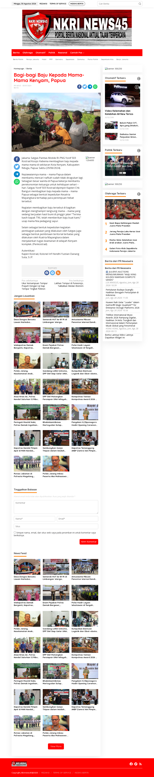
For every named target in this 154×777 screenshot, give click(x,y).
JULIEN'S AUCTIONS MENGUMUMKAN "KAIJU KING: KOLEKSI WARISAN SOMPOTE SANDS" (121, 275)
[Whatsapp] (95, 86)
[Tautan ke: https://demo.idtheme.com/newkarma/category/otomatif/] (139, 78)
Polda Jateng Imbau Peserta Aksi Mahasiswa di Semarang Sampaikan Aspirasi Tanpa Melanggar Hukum (56, 475)
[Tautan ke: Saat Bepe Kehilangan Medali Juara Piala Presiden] (122, 209)
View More (56, 746)
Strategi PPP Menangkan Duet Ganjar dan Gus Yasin (121, 165)
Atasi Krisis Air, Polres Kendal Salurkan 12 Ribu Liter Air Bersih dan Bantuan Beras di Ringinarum (26, 398)
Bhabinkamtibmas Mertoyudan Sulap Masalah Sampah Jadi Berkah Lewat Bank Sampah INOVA (54, 423)
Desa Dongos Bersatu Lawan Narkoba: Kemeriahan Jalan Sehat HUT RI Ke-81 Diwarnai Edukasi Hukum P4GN (26, 320)
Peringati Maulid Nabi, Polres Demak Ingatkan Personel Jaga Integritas (26, 423)
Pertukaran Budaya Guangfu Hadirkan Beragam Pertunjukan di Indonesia (122, 292)
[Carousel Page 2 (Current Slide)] (124, 173)
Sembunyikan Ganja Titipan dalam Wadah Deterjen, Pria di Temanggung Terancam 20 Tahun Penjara (56, 449)
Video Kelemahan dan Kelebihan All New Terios (119, 112)
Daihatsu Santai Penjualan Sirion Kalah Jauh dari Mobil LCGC (128, 135)
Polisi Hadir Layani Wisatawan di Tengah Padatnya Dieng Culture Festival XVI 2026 (84, 346)
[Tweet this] (84, 86)
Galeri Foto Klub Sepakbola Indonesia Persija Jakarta (123, 249)
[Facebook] (46, 272)
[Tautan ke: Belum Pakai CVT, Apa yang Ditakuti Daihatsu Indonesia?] (111, 124)
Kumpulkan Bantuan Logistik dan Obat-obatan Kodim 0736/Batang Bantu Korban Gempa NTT (85, 372)
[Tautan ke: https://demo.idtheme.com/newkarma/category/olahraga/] (139, 194)
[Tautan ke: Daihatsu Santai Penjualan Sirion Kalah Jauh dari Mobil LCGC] (111, 136)
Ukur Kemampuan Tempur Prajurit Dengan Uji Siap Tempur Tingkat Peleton (35, 284)
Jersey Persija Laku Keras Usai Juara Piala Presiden (124, 232)
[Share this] (79, 86)
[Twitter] (52, 272)
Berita (16, 88)
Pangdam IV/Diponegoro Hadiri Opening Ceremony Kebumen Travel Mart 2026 (84, 423)
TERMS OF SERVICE (62, 772)
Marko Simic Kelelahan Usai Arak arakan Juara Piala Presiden (123, 241)
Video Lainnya (126, 334)
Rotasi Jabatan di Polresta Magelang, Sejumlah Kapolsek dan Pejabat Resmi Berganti (26, 475)
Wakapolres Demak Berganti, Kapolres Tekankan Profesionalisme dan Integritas (27, 346)
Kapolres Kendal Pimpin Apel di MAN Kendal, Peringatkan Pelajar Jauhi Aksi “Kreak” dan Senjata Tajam (27, 449)
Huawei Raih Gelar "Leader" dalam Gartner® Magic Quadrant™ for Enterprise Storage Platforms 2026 (122, 305)
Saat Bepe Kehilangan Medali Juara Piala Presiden (124, 224)
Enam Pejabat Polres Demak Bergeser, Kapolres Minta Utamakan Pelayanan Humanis (56, 346)
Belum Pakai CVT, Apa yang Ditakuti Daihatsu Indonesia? (130, 124)
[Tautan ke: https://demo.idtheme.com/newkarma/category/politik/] (139, 150)
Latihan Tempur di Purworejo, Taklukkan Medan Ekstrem (68, 283)
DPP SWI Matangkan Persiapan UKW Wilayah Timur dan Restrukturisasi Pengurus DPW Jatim (55, 398)
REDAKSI (45, 772)
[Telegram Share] (90, 86)
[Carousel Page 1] (120, 173)
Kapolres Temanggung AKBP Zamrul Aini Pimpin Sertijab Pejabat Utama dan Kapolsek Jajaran (83, 449)
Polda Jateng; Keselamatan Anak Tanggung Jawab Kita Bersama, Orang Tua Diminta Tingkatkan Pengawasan (25, 372)
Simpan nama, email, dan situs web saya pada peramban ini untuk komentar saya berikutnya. (55, 534)
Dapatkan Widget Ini (115, 337)
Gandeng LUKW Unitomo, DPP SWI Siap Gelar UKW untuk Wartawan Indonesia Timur (55, 372)
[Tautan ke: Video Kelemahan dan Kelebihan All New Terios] (122, 95)
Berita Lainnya (112, 334)
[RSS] (58, 272)
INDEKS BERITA (82, 772)
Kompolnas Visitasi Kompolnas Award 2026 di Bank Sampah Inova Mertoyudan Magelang (84, 398)
